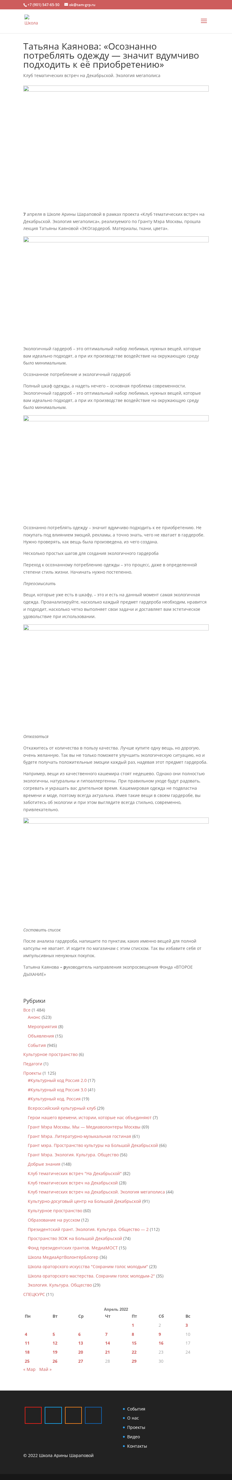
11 (27, 1343)
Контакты (137, 1446)
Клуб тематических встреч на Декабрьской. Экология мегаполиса (91, 75)
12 (55, 1343)
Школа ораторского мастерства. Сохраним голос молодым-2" (91, 1276)
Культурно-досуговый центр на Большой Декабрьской (84, 1201)
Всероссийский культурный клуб (62, 1108)
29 (134, 1361)
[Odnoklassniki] (73, 1415)
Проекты (32, 1073)
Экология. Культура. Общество (60, 1285)
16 (161, 1343)
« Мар (29, 1369)
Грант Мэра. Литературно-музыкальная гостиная (79, 1136)
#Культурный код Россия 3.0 (57, 1090)
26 (55, 1361)
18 (27, 1352)
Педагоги (32, 1064)
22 (134, 1352)
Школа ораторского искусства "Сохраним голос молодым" (88, 1266)
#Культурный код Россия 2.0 (57, 1080)
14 (107, 1343)
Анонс (34, 1017)
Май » (45, 1369)
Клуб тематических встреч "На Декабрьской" (75, 1173)
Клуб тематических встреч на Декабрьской (73, 1183)
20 (80, 1352)
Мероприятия (42, 1026)
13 (80, 1343)
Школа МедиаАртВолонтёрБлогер (63, 1257)
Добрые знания (44, 1164)
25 (27, 1361)
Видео (133, 1437)
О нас (133, 1418)
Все (27, 1010)
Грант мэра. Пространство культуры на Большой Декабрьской (93, 1145)
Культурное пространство (50, 1054)
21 (107, 1352)
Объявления (41, 1036)
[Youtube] (33, 1415)
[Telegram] (53, 1415)
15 (134, 1343)
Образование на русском (54, 1220)
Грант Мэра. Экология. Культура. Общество (73, 1155)
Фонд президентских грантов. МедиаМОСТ (73, 1248)
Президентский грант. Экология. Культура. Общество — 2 (88, 1229)
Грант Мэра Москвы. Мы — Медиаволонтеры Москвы (84, 1127)
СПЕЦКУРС (34, 1294)
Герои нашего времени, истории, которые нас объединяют (90, 1117)
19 (55, 1352)
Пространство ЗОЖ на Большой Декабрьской (75, 1238)
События (37, 1045)
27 (80, 1361)
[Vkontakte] (93, 1415)
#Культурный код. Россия (54, 1099)
